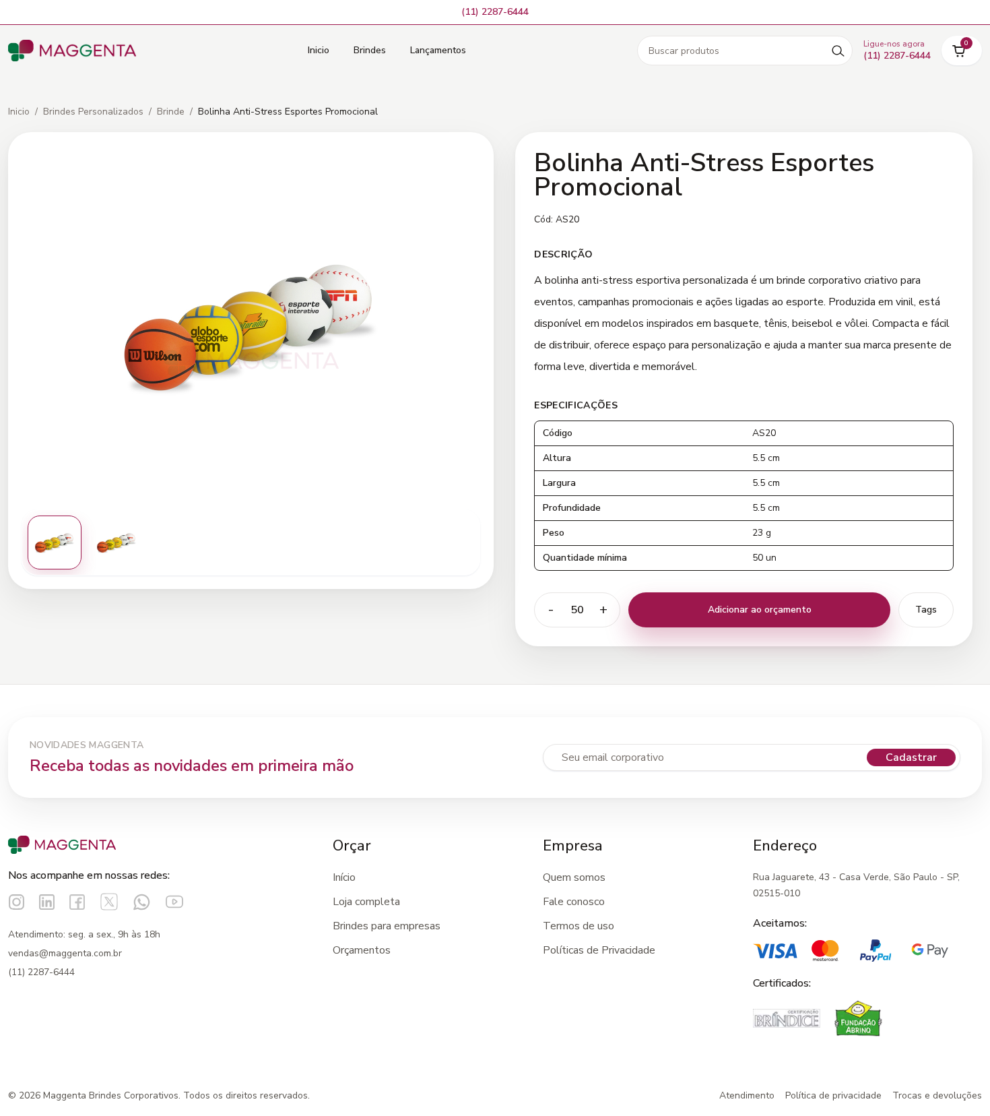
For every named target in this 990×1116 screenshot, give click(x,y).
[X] (109, 902)
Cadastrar (911, 757)
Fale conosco (574, 901)
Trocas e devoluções (937, 1095)
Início (344, 877)
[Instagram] (16, 902)
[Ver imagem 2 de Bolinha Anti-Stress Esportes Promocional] (116, 542)
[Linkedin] (46, 902)
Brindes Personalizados (93, 111)
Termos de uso (578, 926)
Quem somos (574, 877)
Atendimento (746, 1095)
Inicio (318, 50)
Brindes (370, 50)
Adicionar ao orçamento (760, 609)
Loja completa (366, 901)
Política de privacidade (833, 1095)
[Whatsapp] (142, 902)
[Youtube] (174, 902)
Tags (926, 609)
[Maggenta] (72, 51)
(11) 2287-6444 (41, 972)
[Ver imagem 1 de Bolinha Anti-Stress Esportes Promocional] (54, 542)
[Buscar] (838, 50)
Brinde (171, 111)
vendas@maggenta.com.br (65, 953)
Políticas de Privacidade (599, 950)
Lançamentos (438, 50)
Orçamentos (362, 950)
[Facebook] (77, 902)
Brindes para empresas (386, 926)
